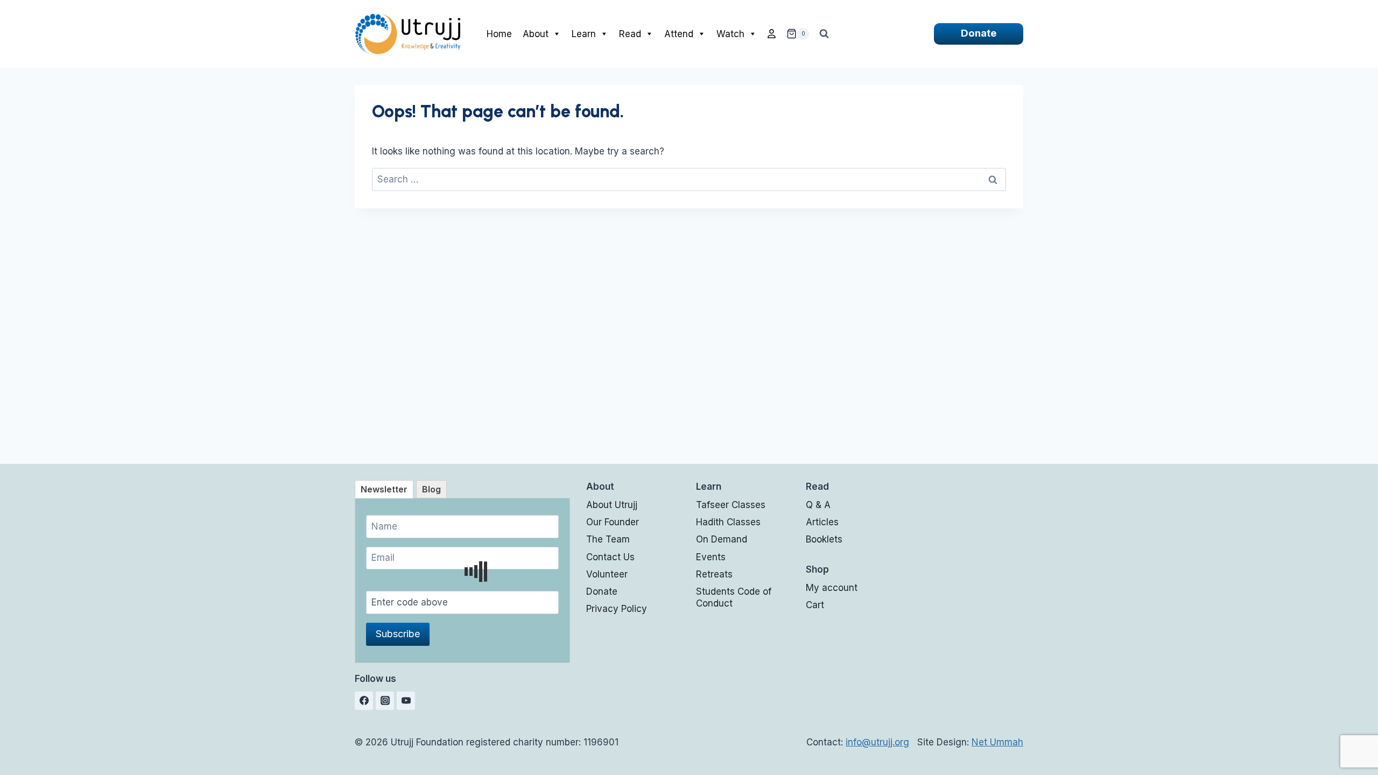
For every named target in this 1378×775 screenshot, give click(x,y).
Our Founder (612, 522)
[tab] (384, 489)
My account (831, 587)
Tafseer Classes (730, 504)
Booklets (824, 539)
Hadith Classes (728, 522)
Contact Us (610, 557)
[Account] (771, 34)
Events (711, 557)
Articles (822, 522)
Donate (978, 33)
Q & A (818, 504)
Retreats (714, 574)
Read (630, 34)
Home (499, 34)
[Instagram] (385, 701)
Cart (815, 605)
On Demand (721, 539)
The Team (608, 539)
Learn (584, 34)
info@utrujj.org (877, 742)
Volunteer (607, 574)
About (536, 34)
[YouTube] (406, 701)
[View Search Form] (824, 34)
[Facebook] (364, 701)
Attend (678, 34)
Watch (730, 34)
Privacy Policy (616, 608)
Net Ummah (997, 742)
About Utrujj (611, 504)
